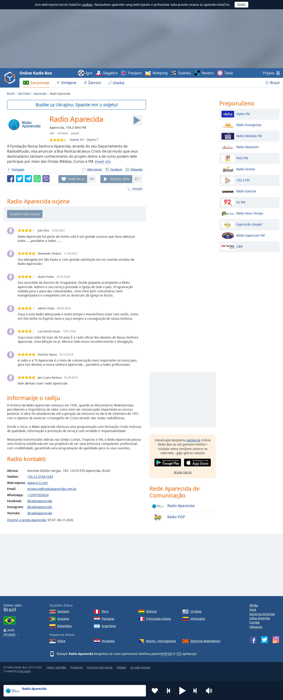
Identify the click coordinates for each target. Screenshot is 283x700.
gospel (75, 133)
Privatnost (76, 667)
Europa (254, 622)
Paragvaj (108, 618)
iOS (178, 653)
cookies (87, 4)
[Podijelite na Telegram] (28, 178)
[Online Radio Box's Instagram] (275, 639)
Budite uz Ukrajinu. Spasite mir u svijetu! (77, 105)
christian (62, 133)
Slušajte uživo (120, 179)
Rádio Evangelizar (249, 124)
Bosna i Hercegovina (161, 641)
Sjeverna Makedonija (205, 641)
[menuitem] (36, 83)
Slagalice (110, 73)
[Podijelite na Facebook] (10, 178)
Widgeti (121, 667)
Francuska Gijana (158, 618)
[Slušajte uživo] (137, 120)
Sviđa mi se (76, 179)
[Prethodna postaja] (168, 690)
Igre (89, 73)
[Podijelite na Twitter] (19, 178)
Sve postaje (39, 82)
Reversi (208, 73)
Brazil (274, 82)
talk (52, 133)
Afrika (253, 605)
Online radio (12, 608)
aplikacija (193, 440)
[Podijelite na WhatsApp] (37, 178)
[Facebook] (113, 169)
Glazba (118, 82)
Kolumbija (64, 626)
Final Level (24, 671)
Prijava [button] (268, 73)
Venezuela (197, 618)
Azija (252, 609)
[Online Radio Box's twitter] (264, 639)
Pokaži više (103, 161)
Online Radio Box (35, 73)
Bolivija (151, 611)
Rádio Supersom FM (250, 235)
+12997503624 (38, 495)
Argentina (109, 626)
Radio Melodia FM (249, 136)
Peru (105, 611)
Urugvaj (196, 611)
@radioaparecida (39, 501)
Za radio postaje (140, 667)
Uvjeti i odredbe (56, 667)
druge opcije (183, 472)
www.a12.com (37, 483)
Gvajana (63, 618)
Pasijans (135, 73)
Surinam (63, 611)
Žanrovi (94, 82)
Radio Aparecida (180, 505)
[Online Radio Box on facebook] (252, 639)
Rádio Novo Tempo (249, 213)
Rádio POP (175, 516)
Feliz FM (242, 158)
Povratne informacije (100, 667)
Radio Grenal (245, 169)
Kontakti (137, 189)
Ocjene (91, 140)
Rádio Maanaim (247, 147)
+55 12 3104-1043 (40, 476)
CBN (239, 246)
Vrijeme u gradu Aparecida (26, 520)
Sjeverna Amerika (262, 614)
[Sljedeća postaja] (196, 690)
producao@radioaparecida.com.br (51, 489)
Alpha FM (243, 113)
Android (166, 653)
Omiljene (68, 82)
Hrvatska (108, 641)
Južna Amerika (259, 618)
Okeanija (255, 627)
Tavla (228, 73)
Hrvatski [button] (9, 635)
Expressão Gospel (249, 224)
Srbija (61, 641)
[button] (182, 690)
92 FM (240, 202)
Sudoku (184, 73)
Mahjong (160, 73)
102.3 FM (242, 180)
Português (18, 169)
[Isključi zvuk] (210, 690)
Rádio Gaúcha (246, 191)
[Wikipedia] (134, 169)
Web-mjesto (94, 169)
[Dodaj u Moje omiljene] (154, 690)
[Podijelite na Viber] (46, 178)
